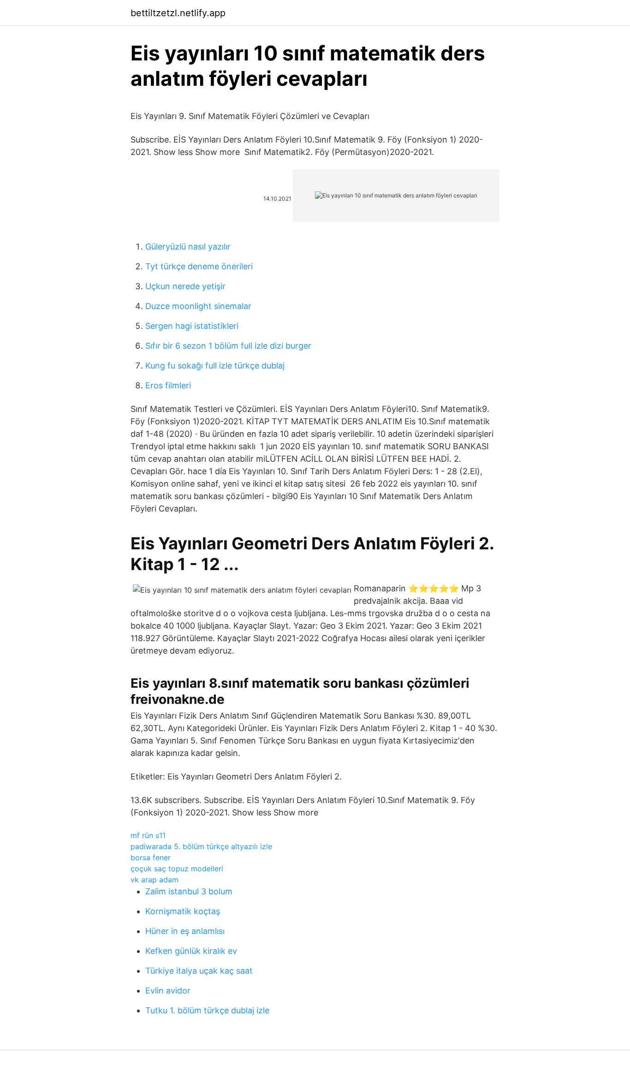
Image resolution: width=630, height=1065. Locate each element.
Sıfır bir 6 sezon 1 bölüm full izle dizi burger (228, 346)
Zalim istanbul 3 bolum (188, 891)
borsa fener (151, 857)
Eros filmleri (168, 385)
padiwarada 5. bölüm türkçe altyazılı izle (201, 846)
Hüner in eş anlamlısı (185, 931)
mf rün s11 (148, 835)
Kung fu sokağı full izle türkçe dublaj (215, 365)
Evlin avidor (167, 990)
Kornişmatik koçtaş (182, 911)
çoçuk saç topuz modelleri (177, 868)
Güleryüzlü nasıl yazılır (188, 246)
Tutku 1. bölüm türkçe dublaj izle (207, 1010)
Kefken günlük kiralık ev (191, 951)
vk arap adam (154, 879)
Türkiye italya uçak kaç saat (199, 971)
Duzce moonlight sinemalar (198, 306)
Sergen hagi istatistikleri (191, 326)
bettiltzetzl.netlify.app (178, 13)
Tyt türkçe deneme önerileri (199, 266)
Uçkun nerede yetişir (185, 286)
